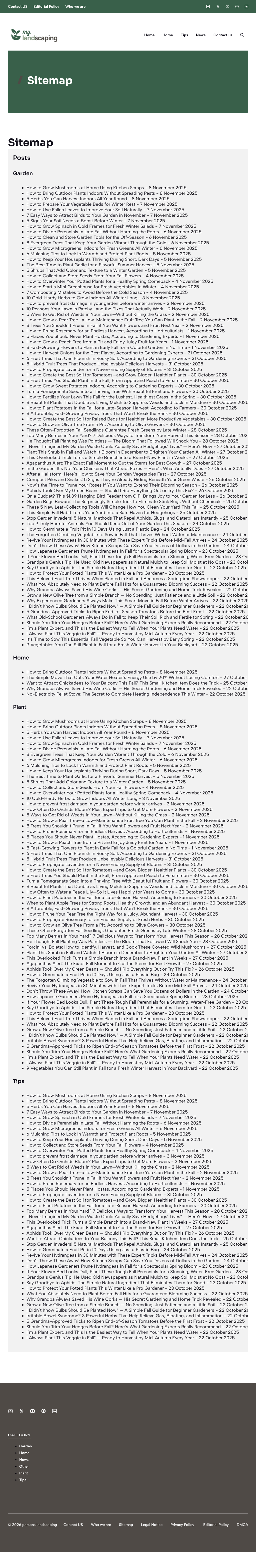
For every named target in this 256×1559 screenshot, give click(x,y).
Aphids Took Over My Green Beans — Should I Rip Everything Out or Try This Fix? (110, 490)
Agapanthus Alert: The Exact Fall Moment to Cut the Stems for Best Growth (104, 463)
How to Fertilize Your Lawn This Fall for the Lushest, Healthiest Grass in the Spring (111, 397)
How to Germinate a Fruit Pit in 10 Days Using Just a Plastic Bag (92, 529)
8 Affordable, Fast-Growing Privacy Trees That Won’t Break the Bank (97, 413)
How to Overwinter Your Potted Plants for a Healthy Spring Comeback (98, 281)
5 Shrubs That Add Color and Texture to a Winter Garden (84, 270)
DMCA (242, 1524)
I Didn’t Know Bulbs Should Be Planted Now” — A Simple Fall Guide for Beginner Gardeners (120, 606)
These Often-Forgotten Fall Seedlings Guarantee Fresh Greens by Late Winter (106, 430)
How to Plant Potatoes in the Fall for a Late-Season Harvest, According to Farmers (111, 408)
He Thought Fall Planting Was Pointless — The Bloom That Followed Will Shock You (112, 441)
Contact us (223, 35)
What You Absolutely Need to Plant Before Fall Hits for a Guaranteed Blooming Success (116, 584)
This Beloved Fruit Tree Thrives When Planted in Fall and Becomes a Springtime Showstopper (122, 578)
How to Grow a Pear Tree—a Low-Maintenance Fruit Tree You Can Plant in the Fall (110, 320)
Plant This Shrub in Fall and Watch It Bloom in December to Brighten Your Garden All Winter (120, 452)
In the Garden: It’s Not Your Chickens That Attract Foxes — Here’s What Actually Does (114, 468)
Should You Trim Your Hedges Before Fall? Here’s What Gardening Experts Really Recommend (123, 622)
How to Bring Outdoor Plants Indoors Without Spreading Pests (90, 193)
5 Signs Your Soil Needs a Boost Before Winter (74, 221)
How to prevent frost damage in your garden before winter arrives (94, 303)
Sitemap (126, 1524)
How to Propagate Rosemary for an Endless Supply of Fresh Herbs (94, 919)
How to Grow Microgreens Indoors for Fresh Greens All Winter (90, 248)
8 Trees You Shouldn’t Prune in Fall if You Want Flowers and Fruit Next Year (103, 325)
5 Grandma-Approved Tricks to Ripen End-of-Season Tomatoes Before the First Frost (115, 611)
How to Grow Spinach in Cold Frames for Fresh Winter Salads (90, 226)
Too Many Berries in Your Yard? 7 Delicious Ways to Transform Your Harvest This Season (118, 435)
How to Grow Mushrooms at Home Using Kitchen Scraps (85, 187)
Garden (23, 173)
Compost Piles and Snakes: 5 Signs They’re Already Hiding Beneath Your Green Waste (115, 479)
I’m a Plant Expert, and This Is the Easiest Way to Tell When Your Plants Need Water (112, 628)
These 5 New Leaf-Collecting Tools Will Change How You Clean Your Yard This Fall (112, 507)
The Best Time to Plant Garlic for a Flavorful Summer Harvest (89, 265)
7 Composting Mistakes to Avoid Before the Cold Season (85, 292)
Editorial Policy (46, 6)
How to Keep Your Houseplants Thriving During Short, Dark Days (92, 259)
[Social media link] (208, 7)
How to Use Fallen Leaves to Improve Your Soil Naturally (84, 209)
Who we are (75, 6)
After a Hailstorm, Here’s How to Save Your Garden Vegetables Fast (96, 474)
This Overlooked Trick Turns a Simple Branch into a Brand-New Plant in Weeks (107, 457)
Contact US (18, 6)
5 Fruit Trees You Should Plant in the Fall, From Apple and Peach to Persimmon (107, 380)
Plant (19, 707)
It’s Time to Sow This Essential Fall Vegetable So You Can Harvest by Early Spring (110, 639)
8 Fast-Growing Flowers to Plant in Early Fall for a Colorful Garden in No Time (106, 347)
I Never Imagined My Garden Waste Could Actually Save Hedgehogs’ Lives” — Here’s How (119, 446)
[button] (242, 35)
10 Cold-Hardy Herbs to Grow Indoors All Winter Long (82, 298)
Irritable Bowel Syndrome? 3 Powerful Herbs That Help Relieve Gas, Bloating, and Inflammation (124, 1040)
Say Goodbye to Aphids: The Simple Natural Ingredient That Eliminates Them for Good (115, 567)
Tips (184, 35)
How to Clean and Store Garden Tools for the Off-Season (85, 237)
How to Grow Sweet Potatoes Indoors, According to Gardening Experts (100, 386)
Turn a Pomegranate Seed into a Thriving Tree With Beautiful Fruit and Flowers (107, 391)
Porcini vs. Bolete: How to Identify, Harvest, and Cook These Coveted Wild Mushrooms (116, 947)
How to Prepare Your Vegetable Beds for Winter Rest (80, 204)
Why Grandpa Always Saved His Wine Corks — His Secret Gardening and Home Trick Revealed (124, 589)
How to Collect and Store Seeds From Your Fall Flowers (83, 276)
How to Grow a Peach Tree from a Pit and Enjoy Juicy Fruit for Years (96, 342)
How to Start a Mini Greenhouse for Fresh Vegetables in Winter (91, 287)
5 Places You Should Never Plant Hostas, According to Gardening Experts (102, 336)
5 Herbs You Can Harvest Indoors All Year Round (76, 198)
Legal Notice (151, 1524)
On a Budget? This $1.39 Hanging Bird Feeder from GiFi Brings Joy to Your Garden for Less (120, 496)
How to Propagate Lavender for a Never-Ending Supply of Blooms (94, 369)
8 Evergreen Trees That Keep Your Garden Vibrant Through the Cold (96, 243)
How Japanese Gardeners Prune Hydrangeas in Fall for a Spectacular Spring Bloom (112, 551)
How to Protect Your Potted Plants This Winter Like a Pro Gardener (95, 573)
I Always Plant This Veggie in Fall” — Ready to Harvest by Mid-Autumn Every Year (110, 633)
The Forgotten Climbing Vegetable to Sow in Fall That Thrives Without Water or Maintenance (122, 534)
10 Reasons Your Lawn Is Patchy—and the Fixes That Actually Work (94, 309)
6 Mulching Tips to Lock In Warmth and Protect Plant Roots (87, 254)
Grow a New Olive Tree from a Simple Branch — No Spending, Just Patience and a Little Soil (120, 595)
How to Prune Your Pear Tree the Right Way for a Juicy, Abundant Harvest (101, 914)
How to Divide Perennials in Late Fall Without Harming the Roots (92, 232)
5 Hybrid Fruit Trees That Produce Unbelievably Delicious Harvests (95, 364)
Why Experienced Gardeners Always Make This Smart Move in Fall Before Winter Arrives (117, 600)
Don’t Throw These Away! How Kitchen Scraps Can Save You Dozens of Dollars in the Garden (122, 545)
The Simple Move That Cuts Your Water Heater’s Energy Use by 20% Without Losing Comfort (122, 677)
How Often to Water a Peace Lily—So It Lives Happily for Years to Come (100, 892)
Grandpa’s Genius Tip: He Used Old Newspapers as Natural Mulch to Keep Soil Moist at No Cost (125, 562)
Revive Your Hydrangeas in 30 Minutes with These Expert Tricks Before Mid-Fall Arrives (116, 540)
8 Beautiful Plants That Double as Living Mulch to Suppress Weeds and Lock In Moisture (117, 402)
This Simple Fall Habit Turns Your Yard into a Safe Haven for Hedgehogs (100, 512)
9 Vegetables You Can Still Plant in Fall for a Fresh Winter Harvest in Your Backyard (111, 644)
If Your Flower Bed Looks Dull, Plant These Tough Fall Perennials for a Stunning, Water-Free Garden (128, 556)
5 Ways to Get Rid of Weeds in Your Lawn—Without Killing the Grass (96, 314)
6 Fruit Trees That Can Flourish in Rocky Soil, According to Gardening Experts (106, 358)
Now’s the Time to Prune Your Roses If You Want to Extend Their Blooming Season (111, 485)
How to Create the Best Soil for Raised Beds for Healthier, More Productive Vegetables (116, 419)
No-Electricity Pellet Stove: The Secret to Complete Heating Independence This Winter (115, 694)
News (201, 35)
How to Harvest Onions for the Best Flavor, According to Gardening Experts (104, 353)
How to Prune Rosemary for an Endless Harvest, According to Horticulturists (105, 331)
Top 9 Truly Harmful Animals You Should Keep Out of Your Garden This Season (107, 523)
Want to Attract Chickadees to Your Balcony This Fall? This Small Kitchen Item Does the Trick (122, 683)
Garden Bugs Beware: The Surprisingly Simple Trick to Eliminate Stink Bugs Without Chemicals (124, 501)
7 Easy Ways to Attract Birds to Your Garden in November (86, 215)
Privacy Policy (182, 1524)
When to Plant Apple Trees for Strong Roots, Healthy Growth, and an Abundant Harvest (115, 903)
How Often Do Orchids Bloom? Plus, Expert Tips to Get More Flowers (98, 809)
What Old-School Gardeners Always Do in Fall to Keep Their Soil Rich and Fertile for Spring (119, 617)
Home (149, 35)
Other (24, 1466)
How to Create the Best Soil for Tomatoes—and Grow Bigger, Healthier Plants (106, 375)
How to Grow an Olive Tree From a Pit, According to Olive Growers (95, 424)
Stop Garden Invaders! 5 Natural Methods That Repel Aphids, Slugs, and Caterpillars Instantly (122, 518)
